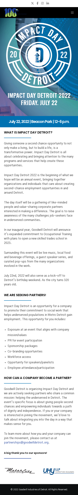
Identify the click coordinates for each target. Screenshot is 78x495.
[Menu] (71, 12)
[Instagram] (42, 3)
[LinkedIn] (47, 3)
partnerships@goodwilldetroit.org (26, 442)
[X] (32, 3)
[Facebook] (37, 3)
